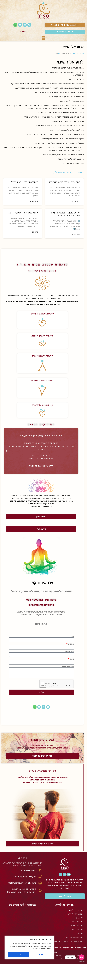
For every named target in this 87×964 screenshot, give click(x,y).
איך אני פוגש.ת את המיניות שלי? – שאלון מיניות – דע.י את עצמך (64, 214)
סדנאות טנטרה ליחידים (42, 313)
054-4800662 (34, 599)
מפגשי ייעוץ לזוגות (75, 910)
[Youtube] (20, 25)
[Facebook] (29, 25)
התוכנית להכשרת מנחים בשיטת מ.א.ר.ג (67, 941)
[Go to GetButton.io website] (81, 961)
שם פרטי (70, 644)
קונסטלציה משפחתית (42, 405)
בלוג (56, 53)
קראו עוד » (76, 201)
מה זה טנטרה (56, 948)
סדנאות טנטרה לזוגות (42, 335)
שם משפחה (69, 651)
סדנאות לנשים (77, 929)
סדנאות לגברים (77, 933)
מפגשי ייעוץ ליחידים (75, 914)
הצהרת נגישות (80, 948)
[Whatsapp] (15, 25)
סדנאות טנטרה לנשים (42, 355)
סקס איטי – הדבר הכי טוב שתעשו (64, 182)
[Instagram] (25, 25)
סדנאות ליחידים (76, 926)
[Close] (7, 937)
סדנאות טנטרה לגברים (42, 380)
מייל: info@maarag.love (41, 604)
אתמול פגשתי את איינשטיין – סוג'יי (22, 212)
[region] (29, 947)
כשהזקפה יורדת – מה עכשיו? (24, 182)
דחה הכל (41, 954)
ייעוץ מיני (79, 918)
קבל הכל (18, 954)
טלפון (71, 659)
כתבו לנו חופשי (68, 666)
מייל (72, 636)
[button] (43, 38)
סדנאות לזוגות (77, 922)
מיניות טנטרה (68, 948)
